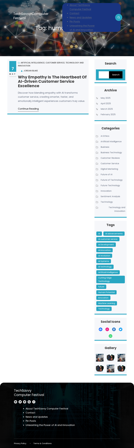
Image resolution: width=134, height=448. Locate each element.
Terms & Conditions (42, 443)
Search (115, 74)
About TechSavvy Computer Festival (47, 408)
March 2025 (107, 108)
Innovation (106, 190)
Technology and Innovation (117, 209)
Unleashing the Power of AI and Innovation (50, 425)
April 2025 (106, 103)
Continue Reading (28, 108)
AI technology (105, 266)
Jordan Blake (31, 70)
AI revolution (104, 255)
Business (105, 147)
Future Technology (110, 185)
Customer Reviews (110, 157)
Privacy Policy (20, 443)
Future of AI (106, 174)
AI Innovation (104, 250)
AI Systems (103, 261)
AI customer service (108, 239)
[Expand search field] (118, 17)
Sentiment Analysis (110, 196)
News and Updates (81, 17)
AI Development (106, 244)
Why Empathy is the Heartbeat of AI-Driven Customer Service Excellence (52, 81)
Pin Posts (75, 21)
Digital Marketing (109, 168)
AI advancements (114, 233)
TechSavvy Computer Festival (30, 16)
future (101, 286)
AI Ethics (105, 136)
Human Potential (106, 292)
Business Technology (111, 152)
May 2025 (105, 97)
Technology (107, 201)
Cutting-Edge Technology (105, 279)
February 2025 (108, 114)
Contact (74, 13)
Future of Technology (112, 179)
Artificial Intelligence (33, 62)
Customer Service (55, 62)
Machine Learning (106, 303)
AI (99, 233)
